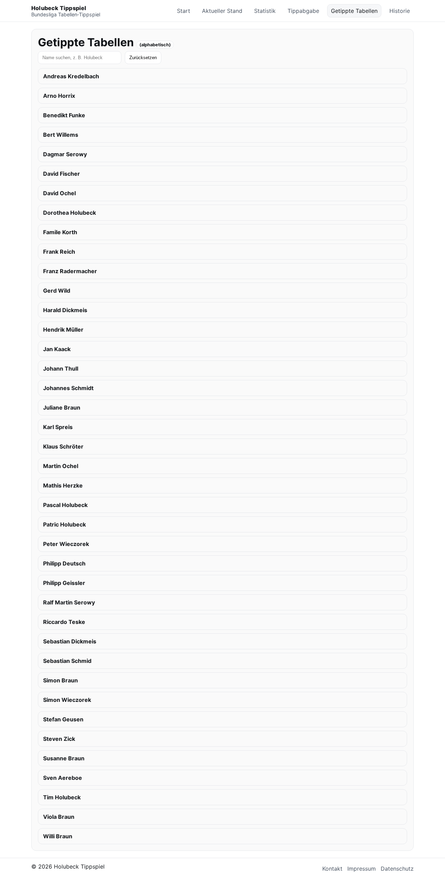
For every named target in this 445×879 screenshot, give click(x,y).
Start (183, 10)
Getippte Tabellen (354, 10)
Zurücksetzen (143, 57)
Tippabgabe (303, 10)
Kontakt (332, 868)
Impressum (361, 868)
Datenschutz (397, 868)
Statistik (265, 10)
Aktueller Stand (222, 10)
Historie (399, 10)
